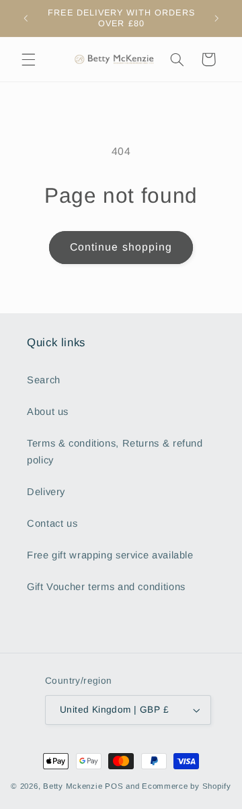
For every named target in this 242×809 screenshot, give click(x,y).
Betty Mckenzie (72, 786)
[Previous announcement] (25, 18)
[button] (28, 59)
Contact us (52, 523)
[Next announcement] (216, 18)
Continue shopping (121, 247)
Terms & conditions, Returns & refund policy (115, 452)
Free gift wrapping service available (110, 555)
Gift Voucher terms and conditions (106, 586)
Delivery (46, 491)
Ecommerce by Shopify (186, 786)
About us (48, 411)
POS (114, 786)
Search (44, 380)
